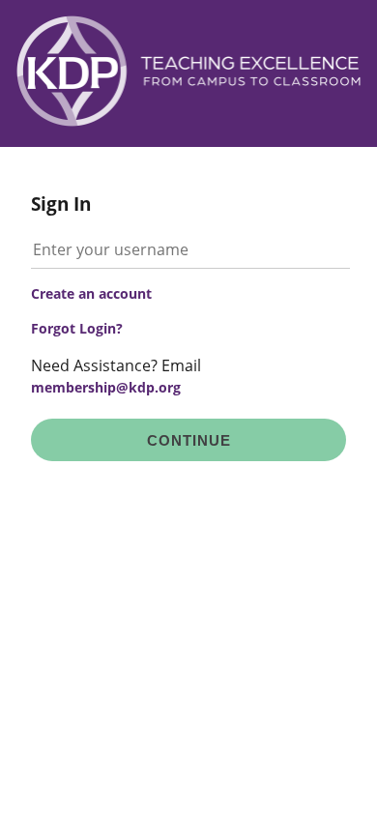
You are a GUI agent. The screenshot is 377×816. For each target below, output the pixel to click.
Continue (189, 440)
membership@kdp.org (106, 387)
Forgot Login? (77, 328)
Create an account (91, 293)
